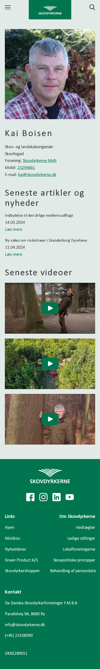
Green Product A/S (21, 560)
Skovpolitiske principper (74, 560)
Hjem (9, 527)
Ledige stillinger (81, 538)
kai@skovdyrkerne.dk (37, 175)
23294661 (26, 168)
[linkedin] (56, 497)
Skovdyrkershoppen (22, 571)
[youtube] (69, 497)
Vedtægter (85, 527)
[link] (50, 9)
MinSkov (12, 538)
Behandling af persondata (73, 571)
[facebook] (30, 497)
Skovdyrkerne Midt (40, 161)
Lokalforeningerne (79, 549)
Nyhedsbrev (15, 549)
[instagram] (43, 497)
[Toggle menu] (8, 7)
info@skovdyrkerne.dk (25, 625)
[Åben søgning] (89, 7)
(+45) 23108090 (19, 635)
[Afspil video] (50, 308)
